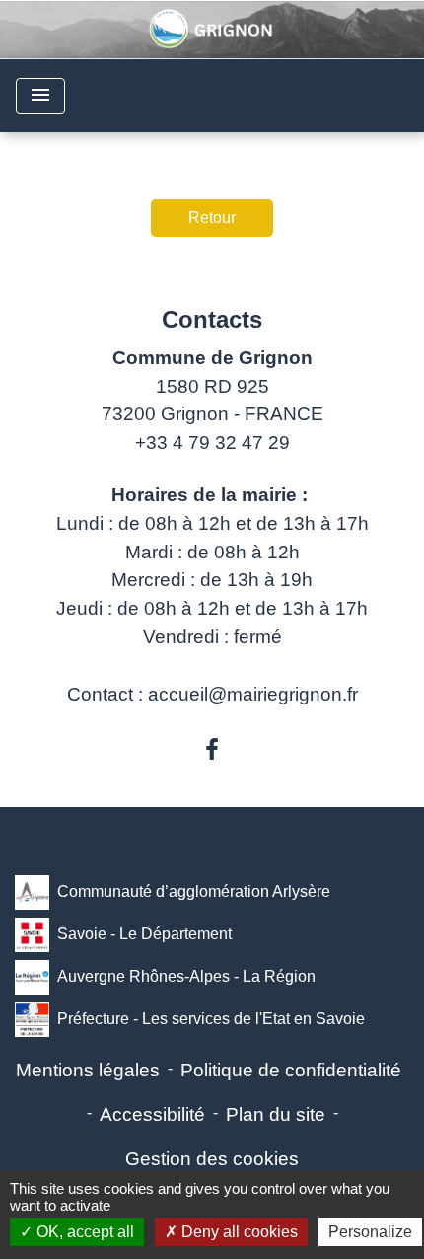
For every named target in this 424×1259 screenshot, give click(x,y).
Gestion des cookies (212, 1158)
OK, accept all (83, 1231)
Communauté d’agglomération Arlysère (193, 891)
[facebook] (212, 750)
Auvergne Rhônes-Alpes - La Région (186, 976)
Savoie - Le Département (144, 934)
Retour (212, 217)
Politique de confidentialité (290, 1070)
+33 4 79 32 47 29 (212, 442)
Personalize (370, 1231)
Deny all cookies (237, 1231)
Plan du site (275, 1114)
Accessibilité (152, 1114)
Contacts (212, 319)
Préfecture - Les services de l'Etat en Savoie (211, 1018)
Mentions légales (88, 1070)
